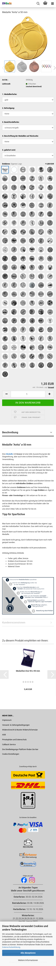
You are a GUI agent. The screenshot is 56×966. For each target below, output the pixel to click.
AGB (4, 735)
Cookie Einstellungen (10, 754)
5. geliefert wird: (9, 150)
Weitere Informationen (28, 960)
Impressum (6, 720)
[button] (4, 674)
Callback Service (9, 744)
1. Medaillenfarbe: (9, 94)
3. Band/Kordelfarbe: (10, 122)
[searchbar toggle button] (38, 3)
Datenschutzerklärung (11, 947)
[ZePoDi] (5, 3)
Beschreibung (10, 432)
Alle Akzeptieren (28, 953)
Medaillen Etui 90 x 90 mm (28, 671)
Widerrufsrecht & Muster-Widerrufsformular (20, 730)
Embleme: (28, 164)
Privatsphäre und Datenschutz (14, 739)
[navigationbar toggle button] (52, 3)
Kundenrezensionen (13, 622)
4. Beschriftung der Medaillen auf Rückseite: (20, 136)
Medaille (9, 454)
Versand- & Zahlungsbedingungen (16, 725)
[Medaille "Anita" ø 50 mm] (28, 38)
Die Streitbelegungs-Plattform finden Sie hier (20, 749)
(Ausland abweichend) (34, 86)
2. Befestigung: (8, 108)
